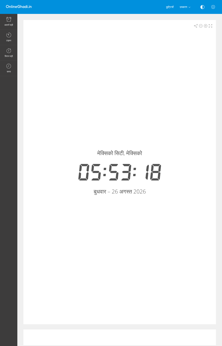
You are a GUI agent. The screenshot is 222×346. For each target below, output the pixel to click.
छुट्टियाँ (169, 7)
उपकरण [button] (183, 7)
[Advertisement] (119, 337)
